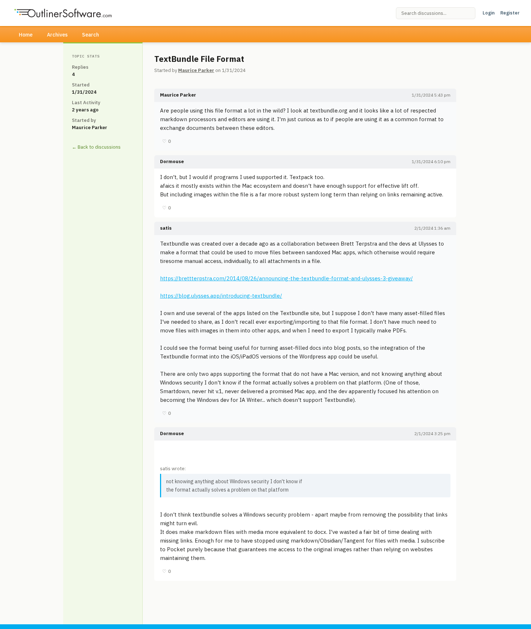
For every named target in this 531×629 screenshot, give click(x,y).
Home (26, 34)
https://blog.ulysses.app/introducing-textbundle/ (221, 295)
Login (489, 13)
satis (166, 228)
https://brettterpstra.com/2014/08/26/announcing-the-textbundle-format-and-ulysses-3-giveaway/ (286, 278)
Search (90, 34)
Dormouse (172, 161)
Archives (57, 34)
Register (509, 13)
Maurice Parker (196, 70)
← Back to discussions (96, 147)
